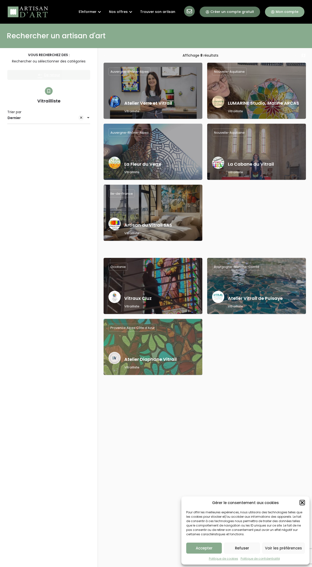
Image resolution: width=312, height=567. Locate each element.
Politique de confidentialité (260, 559)
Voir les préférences (283, 548)
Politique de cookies (223, 559)
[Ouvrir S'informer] (99, 11)
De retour (52, 74)
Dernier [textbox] (14, 117)
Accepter (204, 548)
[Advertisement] (256, 219)
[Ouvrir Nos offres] (130, 11)
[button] (302, 502)
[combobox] (48, 118)
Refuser (242, 548)
